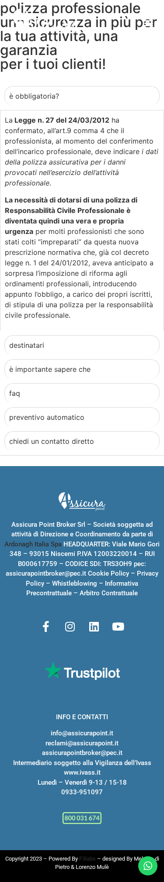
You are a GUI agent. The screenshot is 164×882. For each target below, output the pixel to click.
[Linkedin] (94, 627)
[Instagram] (70, 627)
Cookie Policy (108, 573)
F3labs (87, 858)
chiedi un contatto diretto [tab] (51, 441)
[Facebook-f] (46, 627)
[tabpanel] (82, 220)
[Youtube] (118, 627)
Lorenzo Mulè (92, 867)
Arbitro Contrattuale (109, 593)
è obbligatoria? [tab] (34, 96)
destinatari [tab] (26, 345)
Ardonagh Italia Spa (33, 544)
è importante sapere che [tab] (50, 369)
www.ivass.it (82, 772)
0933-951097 (82, 792)
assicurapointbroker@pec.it (46, 573)
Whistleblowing (74, 583)
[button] (148, 23)
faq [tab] (14, 393)
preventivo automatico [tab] (46, 417)
